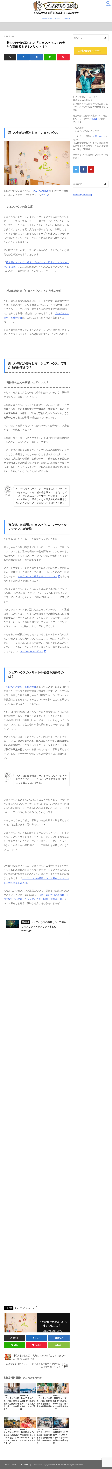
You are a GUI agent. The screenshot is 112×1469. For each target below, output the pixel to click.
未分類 (9, 1308)
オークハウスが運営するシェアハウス (37, 576)
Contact (67, 19)
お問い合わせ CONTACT (90, 50)
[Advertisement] (37, 90)
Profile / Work (47, 19)
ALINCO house (42, 190)
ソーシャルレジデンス (31, 651)
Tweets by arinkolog (82, 194)
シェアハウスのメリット (26, 1308)
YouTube (58, 19)
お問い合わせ (99, 136)
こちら (44, 195)
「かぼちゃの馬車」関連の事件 (20, 686)
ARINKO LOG (60, 1464)
